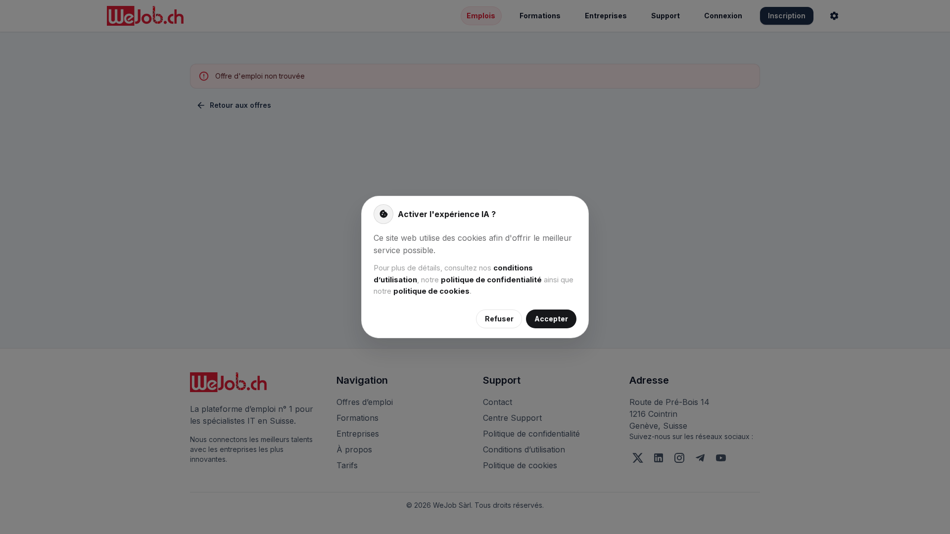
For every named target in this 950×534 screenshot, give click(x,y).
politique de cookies (431, 291)
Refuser (499, 318)
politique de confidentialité (491, 279)
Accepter (551, 318)
